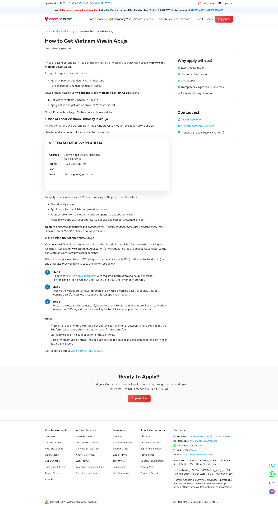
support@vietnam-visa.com (197, 126)
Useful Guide (203, 19)
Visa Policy (118, 436)
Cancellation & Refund (152, 460)
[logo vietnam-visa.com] (58, 19)
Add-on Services (86, 430)
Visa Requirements (56, 430)
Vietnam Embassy (65, 31)
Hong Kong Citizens (55, 467)
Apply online (139, 398)
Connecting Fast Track (87, 448)
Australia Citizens (54, 448)
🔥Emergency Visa (120, 19)
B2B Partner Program (151, 448)
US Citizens (50, 436)
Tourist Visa (119, 460)
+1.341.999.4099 (80, 3)
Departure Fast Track (87, 442)
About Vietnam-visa (153, 430)
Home (48, 31)
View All (49, 479)
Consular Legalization (87, 473)
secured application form (81, 276)
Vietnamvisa (195, 445)
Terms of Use (147, 454)
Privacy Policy (147, 467)
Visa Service (96, 19)
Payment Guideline (150, 473)
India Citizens (52, 454)
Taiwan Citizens (53, 473)
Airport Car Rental (85, 454)
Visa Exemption (121, 473)
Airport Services (143, 19)
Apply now (224, 19)
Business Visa (119, 467)
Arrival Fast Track (85, 436)
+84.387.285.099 (103, 3)
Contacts (179, 430)
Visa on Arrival (120, 454)
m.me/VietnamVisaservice (203, 440)
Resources (119, 430)
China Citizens (52, 460)
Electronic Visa (120, 448)
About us (145, 436)
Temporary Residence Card (90, 467)
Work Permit (82, 460)
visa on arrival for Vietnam (86, 351)
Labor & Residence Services (174, 19)
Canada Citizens (53, 442)
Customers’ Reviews (151, 442)
